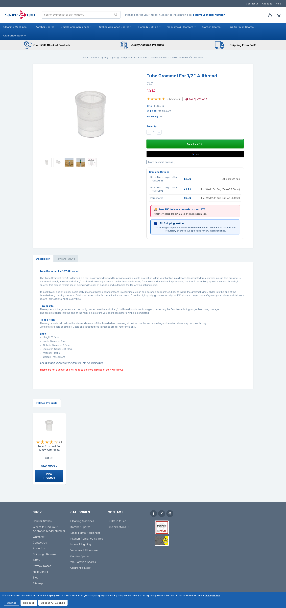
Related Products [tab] (46, 403)
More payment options (160, 162)
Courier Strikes (42, 521)
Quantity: (151, 126)
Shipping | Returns (44, 554)
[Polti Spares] (162, 527)
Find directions (117, 527)
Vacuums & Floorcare (180, 27)
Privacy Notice (42, 566)
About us (267, 3)
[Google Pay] (195, 154)
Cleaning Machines (14, 27)
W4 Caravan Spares (242, 27)
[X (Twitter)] (161, 513)
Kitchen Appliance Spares (113, 27)
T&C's (36, 560)
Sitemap (38, 583)
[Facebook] (153, 513)
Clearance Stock (13, 35)
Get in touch (118, 521)
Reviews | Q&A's (65, 258)
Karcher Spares (45, 27)
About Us (39, 548)
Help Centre (40, 571)
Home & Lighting (148, 27)
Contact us (252, 3)
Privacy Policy (212, 595)
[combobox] (76, 14)
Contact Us (40, 542)
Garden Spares (211, 27)
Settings (11, 602)
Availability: (154, 116)
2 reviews (173, 99)
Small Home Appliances (75, 27)
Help (278, 3)
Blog (35, 577)
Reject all (28, 602)
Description (43, 258)
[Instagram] (169, 513)
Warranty (39, 536)
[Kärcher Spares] (162, 541)
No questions (198, 99)
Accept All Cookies (53, 602)
